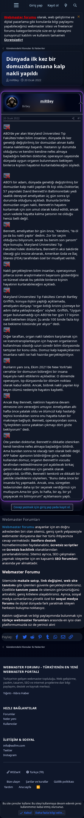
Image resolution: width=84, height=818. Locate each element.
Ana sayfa (25, 787)
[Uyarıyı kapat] (78, 17)
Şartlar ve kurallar (37, 781)
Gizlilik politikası (64, 781)
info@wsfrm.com (14, 745)
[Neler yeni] (65, 5)
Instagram (10, 755)
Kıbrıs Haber (21, 693)
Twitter (7, 750)
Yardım (8, 787)
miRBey (14, 80)
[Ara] (75, 5)
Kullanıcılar (10, 724)
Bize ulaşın (13, 781)
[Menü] (16, 5)
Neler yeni (9, 719)
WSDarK (14, 772)
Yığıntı (7, 693)
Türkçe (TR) (36, 772)
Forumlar (9, 714)
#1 (79, 118)
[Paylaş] (73, 118)
